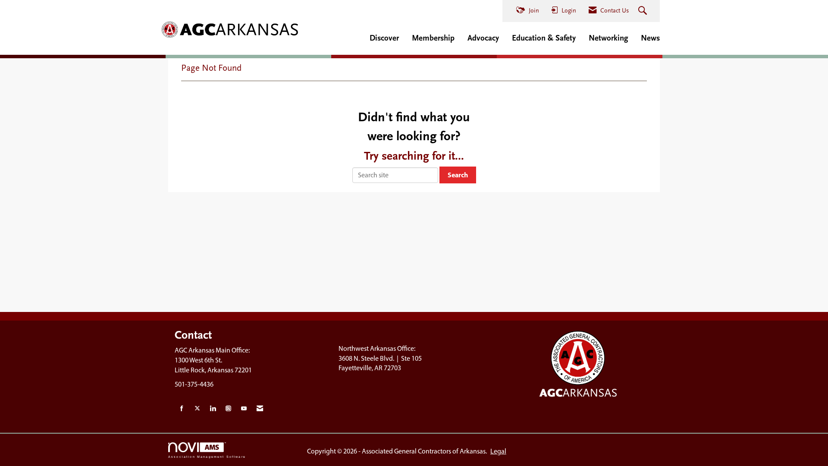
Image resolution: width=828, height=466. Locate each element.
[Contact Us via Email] (259, 409)
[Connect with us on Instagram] (228, 409)
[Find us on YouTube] (244, 409)
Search (458, 174)
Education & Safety (544, 38)
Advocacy (483, 38)
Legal (498, 451)
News (650, 38)
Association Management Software (207, 456)
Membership (433, 38)
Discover (384, 38)
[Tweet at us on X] (197, 409)
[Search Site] (643, 11)
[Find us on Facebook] (182, 409)
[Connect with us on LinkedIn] (213, 409)
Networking (608, 38)
